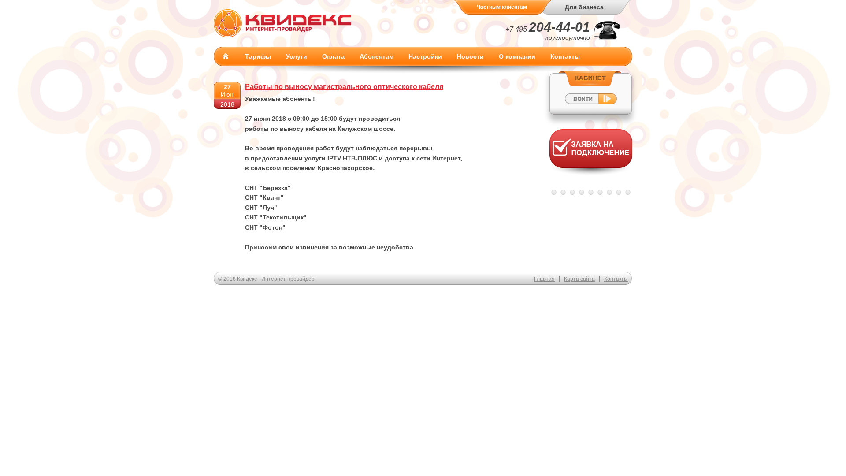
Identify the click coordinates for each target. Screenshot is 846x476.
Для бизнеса (584, 7)
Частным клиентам (502, 7)
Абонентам (376, 56)
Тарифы (258, 56)
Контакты (565, 56)
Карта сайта (579, 279)
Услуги (296, 56)
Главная (225, 56)
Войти (590, 92)
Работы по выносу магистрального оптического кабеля (344, 86)
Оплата (333, 56)
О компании (517, 56)
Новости (470, 56)
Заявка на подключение (590, 154)
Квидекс (283, 23)
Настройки (425, 56)
